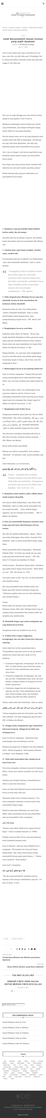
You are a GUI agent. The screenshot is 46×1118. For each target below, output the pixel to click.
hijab (27, 1067)
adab (6, 938)
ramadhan (23, 1074)
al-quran (33, 1061)
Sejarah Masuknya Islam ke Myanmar (15, 1027)
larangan (25, 1070)
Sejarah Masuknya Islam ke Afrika (14, 1038)
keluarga (38, 1069)
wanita (12, 1078)
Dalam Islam (7, 1065)
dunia (25, 1065)
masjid (12, 1072)
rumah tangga (32, 1074)
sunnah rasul (37, 1076)
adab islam (12, 1061)
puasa (5, 1074)
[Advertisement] (23, 90)
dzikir (32, 1065)
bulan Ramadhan (37, 1063)
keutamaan (6, 1070)
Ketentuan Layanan (29, 1107)
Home (4, 27)
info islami (23, 1069)
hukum (33, 1067)
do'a (20, 1065)
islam (31, 1069)
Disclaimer (22, 1109)
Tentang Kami (8, 1107)
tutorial (5, 1078)
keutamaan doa (16, 1070)
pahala (27, 1072)
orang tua (20, 1072)
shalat (10, 1076)
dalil (14, 1065)
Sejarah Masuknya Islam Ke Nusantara (15, 1043)
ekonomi (39, 1065)
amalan (12, 1063)
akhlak (26, 1061)
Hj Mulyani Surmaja (27, 44)
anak (28, 1063)
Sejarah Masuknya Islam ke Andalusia (15, 1033)
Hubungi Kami (18, 1107)
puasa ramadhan (14, 1074)
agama (19, 1061)
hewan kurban (17, 938)
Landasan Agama (14, 27)
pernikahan (35, 1072)
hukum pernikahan (13, 1069)
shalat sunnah (18, 1076)
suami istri (27, 1076)
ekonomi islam (7, 1067)
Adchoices (29, 1109)
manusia (6, 1072)
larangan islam (34, 1070)
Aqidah (24, 27)
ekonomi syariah (18, 1067)
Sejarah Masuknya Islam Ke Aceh (14, 1022)
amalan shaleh (20, 1063)
